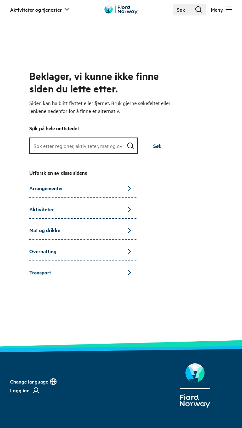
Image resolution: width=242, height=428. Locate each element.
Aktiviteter (41, 209)
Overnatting (42, 251)
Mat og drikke (44, 230)
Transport (40, 272)
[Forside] (195, 385)
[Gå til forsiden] (121, 9)
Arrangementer (46, 188)
